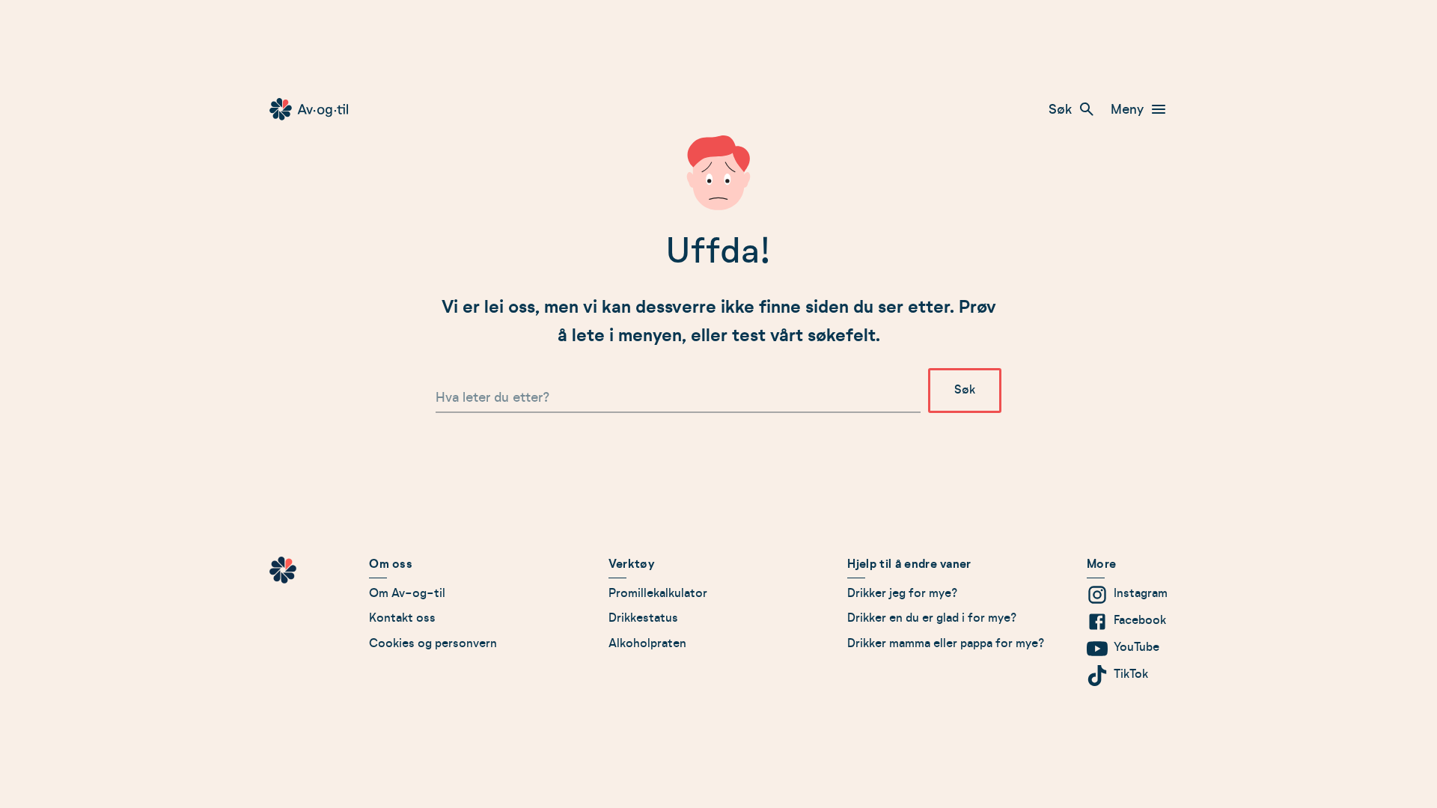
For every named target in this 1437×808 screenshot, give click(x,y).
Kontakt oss (402, 617)
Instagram (1141, 593)
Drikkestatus (643, 617)
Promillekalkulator (657, 593)
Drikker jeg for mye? (902, 593)
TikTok (1131, 674)
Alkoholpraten (647, 643)
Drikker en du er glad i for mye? (932, 617)
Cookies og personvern (433, 643)
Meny (1127, 109)
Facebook (1140, 620)
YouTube (1136, 647)
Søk (1060, 109)
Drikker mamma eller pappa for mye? (946, 643)
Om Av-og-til (407, 593)
